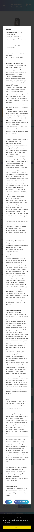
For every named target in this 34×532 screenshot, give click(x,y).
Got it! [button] (17, 527)
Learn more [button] (7, 522)
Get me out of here (21, 502)
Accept (8, 502)
